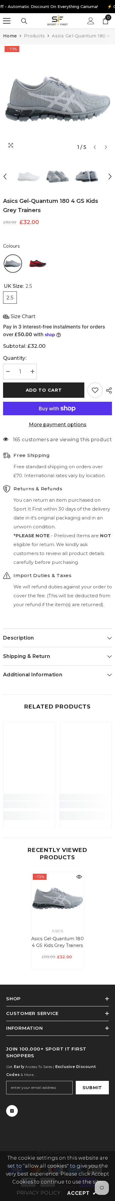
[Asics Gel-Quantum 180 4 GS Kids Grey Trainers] (57, 898)
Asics (57, 931)
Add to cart (44, 390)
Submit (92, 1087)
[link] (29, 804)
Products (34, 36)
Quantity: (14, 358)
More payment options (57, 425)
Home (10, 36)
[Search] (24, 21)
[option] (57, 98)
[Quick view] (79, 876)
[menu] (6, 21)
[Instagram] (12, 1111)
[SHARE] (107, 390)
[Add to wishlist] (95, 390)
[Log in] (90, 20)
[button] (94, 147)
